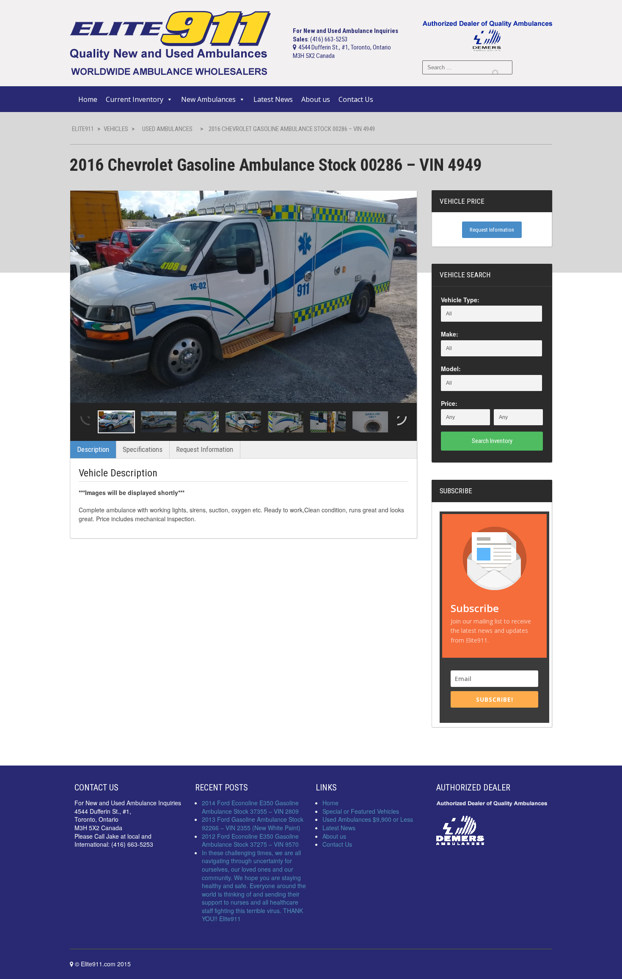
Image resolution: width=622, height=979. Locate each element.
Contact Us (356, 99)
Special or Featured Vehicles (360, 811)
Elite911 (83, 129)
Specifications (142, 449)
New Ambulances (208, 99)
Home (87, 99)
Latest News (273, 99)
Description (93, 449)
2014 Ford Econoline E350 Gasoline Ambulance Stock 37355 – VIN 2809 (250, 807)
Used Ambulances (167, 129)
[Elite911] (170, 42)
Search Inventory (492, 441)
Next (402, 421)
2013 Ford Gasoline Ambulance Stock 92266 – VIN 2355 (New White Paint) (252, 823)
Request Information (204, 449)
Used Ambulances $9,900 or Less (367, 819)
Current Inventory (134, 99)
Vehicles (116, 129)
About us (315, 99)
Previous (84, 421)
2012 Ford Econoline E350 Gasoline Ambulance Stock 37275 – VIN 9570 (250, 840)
